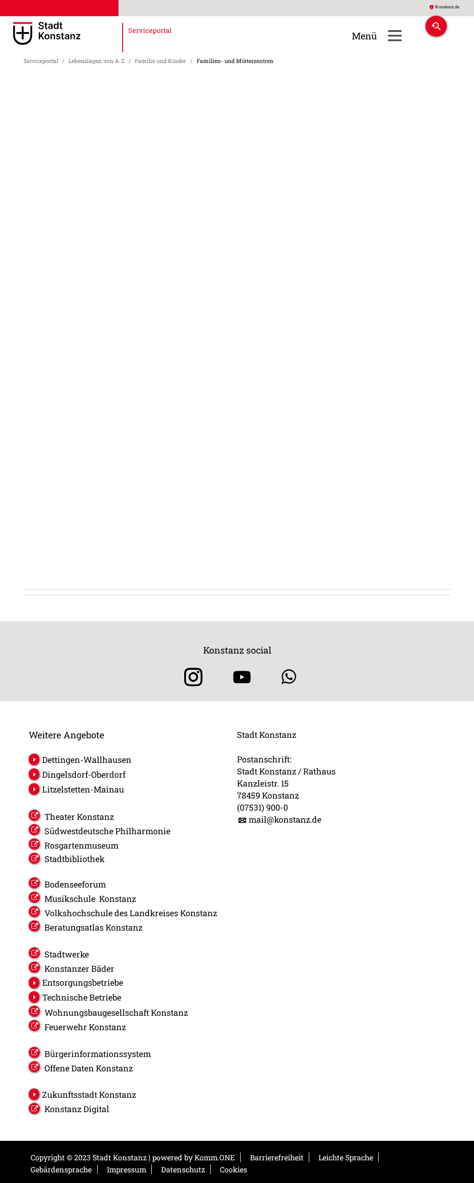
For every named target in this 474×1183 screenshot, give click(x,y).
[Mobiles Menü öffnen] (394, 35)
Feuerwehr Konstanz (85, 1026)
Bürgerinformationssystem (97, 1053)
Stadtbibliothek (74, 858)
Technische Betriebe (81, 997)
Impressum (126, 1169)
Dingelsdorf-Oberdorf (83, 774)
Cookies (233, 1169)
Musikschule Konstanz (90, 898)
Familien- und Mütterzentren (235, 60)
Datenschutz (183, 1169)
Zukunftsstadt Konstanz (89, 1094)
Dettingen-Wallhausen (86, 759)
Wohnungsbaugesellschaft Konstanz (116, 1012)
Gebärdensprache (61, 1169)
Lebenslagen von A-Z (97, 60)
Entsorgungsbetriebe (82, 982)
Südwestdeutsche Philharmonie (107, 831)
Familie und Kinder (160, 60)
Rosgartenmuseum (81, 845)
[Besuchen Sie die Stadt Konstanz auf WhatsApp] (288, 677)
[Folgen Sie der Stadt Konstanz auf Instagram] (190, 677)
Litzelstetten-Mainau (83, 789)
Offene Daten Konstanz (88, 1068)
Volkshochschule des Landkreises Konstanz (130, 913)
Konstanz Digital (76, 1108)
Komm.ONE (214, 1157)
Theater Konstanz (79, 816)
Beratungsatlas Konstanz (93, 927)
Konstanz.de (447, 6)
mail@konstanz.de (285, 819)
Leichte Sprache (345, 1157)
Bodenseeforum (75, 884)
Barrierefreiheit (277, 1157)
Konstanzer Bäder (79, 968)
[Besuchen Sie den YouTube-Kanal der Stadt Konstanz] (242, 677)
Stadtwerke (66, 954)
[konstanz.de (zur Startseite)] (73, 34)
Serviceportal (41, 60)
